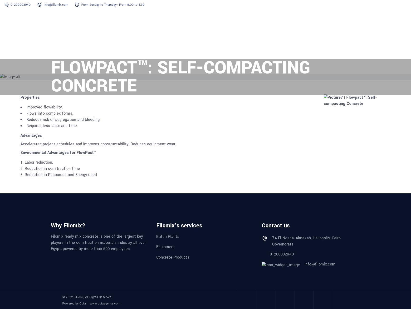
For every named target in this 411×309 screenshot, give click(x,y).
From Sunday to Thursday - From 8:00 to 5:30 (112, 5)
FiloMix (78, 297)
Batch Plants (167, 236)
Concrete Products (172, 257)
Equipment (165, 247)
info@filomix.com (56, 5)
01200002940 (20, 5)
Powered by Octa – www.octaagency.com (91, 303)
